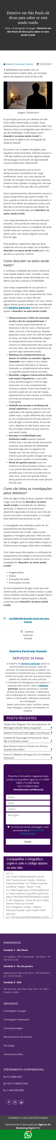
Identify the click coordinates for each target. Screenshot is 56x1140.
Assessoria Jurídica (13, 1054)
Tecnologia (9, 1045)
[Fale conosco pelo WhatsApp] (28, 1135)
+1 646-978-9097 (14, 1090)
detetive (43, 685)
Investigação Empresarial (16, 1019)
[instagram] (15, 1102)
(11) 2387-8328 (31, 782)
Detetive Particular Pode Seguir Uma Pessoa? (27, 732)
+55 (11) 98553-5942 (28, 786)
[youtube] (21, 1102)
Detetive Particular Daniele (19, 64)
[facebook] (8, 1102)
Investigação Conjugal (24, 28)
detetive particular (19, 307)
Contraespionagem (13, 1028)
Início (7, 28)
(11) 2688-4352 (13, 1076)
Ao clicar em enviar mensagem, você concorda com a (30, 830)
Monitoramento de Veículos (18, 1036)
